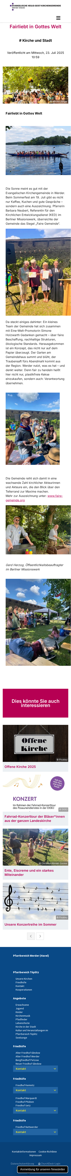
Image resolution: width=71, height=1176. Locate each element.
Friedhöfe (19, 1046)
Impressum (35, 1155)
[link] (55, 1068)
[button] (35, 18)
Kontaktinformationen (24, 1151)
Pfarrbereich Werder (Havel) (31, 955)
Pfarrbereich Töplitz (26, 972)
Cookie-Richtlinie (48, 1151)
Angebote (19, 998)
